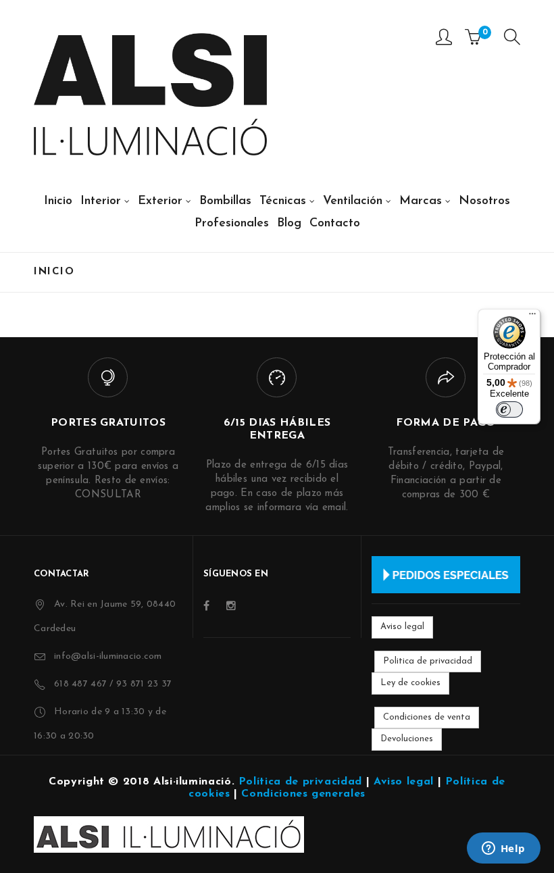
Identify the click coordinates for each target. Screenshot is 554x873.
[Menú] (532, 317)
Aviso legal (402, 626)
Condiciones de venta (426, 717)
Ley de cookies (410, 682)
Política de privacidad (300, 781)
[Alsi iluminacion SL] (150, 94)
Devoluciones (406, 738)
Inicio (54, 272)
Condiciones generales (303, 794)
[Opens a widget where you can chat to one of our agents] (503, 849)
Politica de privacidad (427, 661)
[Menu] (512, 40)
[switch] (509, 409)
